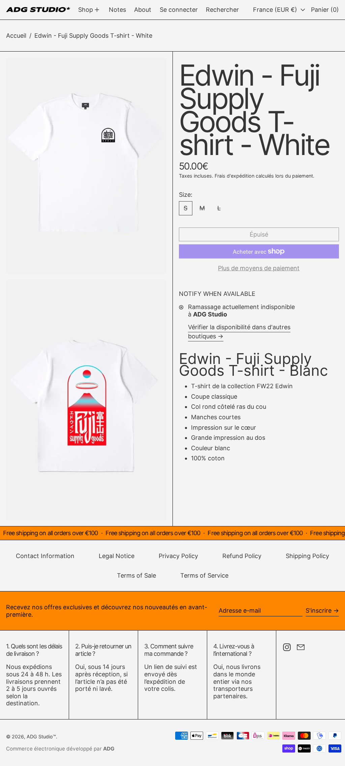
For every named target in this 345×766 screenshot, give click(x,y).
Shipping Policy (307, 555)
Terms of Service (204, 575)
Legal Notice (116, 555)
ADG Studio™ (41, 736)
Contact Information (45, 555)
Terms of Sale (136, 575)
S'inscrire (319, 610)
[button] (222, 10)
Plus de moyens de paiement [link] (259, 268)
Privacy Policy (178, 555)
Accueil (16, 35)
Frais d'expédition (234, 176)
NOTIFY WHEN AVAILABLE (217, 293)
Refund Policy (241, 555)
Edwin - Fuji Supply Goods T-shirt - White (93, 35)
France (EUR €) (276, 9)
